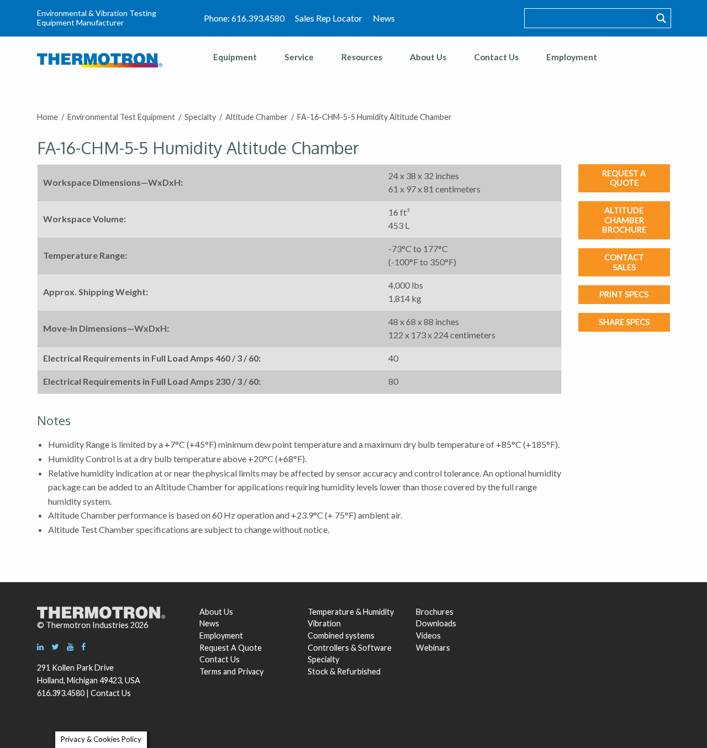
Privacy (250, 671)
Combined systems (341, 635)
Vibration (324, 623)
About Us (428, 57)
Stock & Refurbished (344, 671)
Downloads (434, 623)
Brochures (434, 611)
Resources (361, 57)
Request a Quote (624, 178)
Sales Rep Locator (328, 18)
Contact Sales (624, 262)
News (384, 18)
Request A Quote (230, 647)
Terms (210, 671)
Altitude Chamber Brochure (624, 219)
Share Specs (624, 322)
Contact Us (496, 57)
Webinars (433, 647)
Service (299, 57)
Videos (428, 635)
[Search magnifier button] (661, 18)
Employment (571, 57)
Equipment (235, 57)
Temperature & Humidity (351, 611)
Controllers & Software (350, 647)
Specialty (323, 659)
